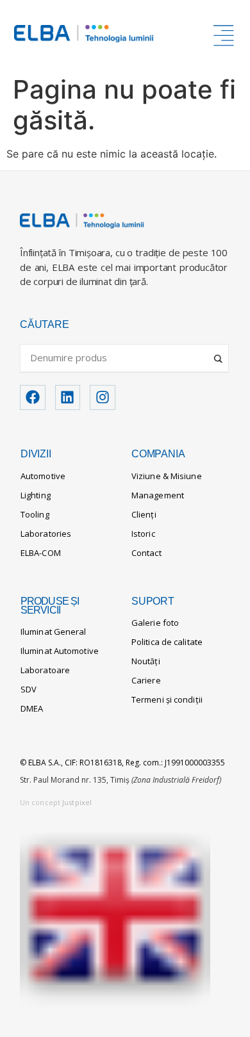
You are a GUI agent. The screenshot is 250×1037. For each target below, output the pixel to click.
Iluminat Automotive (60, 651)
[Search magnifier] (219, 354)
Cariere (146, 680)
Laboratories (46, 533)
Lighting (36, 495)
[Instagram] (102, 398)
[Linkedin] (68, 398)
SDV (29, 689)
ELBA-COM (41, 553)
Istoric (143, 533)
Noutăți (145, 661)
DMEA (32, 708)
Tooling (35, 514)
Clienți (143, 514)
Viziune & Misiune (166, 476)
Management (157, 495)
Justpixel (77, 802)
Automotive (43, 476)
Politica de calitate (167, 642)
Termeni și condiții (167, 699)
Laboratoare (45, 670)
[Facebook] (33, 398)
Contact (146, 553)
